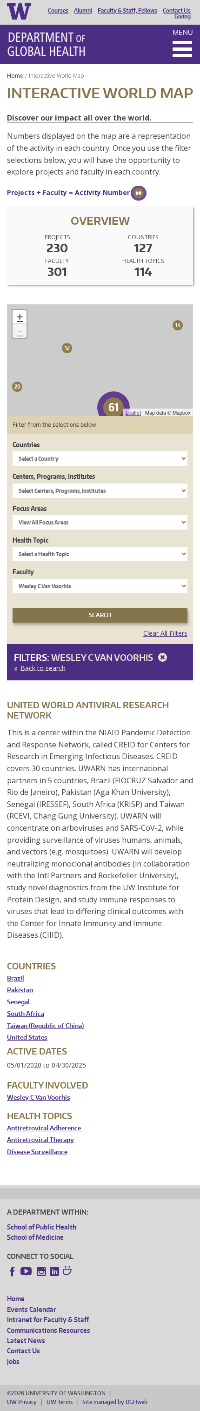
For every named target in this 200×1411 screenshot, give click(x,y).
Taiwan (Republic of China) (45, 1025)
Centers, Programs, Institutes (54, 476)
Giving (182, 16)
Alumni (83, 10)
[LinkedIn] (54, 1271)
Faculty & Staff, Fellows (127, 10)
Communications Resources (48, 1330)
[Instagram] (41, 1271)
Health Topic (30, 540)
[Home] (46, 44)
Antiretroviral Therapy (40, 1139)
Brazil (15, 978)
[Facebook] (12, 1271)
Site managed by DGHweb (114, 1401)
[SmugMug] (68, 1271)
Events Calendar (31, 1309)
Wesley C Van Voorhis (103, 657)
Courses (58, 10)
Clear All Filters (165, 633)
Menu (183, 32)
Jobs (13, 1361)
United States (27, 1037)
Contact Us (177, 10)
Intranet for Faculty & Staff (48, 1320)
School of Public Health (41, 1227)
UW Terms (60, 1401)
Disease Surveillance (37, 1152)
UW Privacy (22, 1401)
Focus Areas (30, 508)
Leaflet (133, 412)
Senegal (18, 1002)
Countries (26, 445)
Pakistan (20, 990)
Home (15, 76)
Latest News (26, 1340)
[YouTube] (27, 1271)
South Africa (25, 1013)
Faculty (23, 572)
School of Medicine (35, 1237)
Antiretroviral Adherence (44, 1128)
